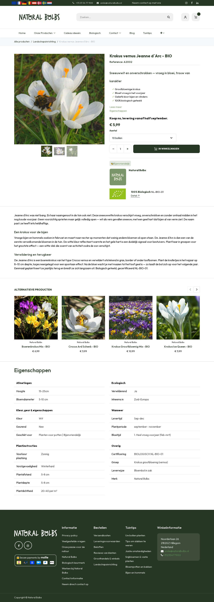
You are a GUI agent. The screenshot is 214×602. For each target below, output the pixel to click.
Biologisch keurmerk (73, 562)
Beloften (98, 547)
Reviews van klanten (105, 552)
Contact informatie (72, 578)
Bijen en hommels (135, 572)
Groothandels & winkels (107, 558)
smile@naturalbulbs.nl (177, 551)
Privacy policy (70, 535)
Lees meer (116, 106)
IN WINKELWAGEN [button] (168, 148)
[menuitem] (22, 33)
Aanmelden (185, 17)
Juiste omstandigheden (138, 551)
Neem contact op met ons (146, 2)
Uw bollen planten (135, 535)
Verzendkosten (102, 535)
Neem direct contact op (75, 584)
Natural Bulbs (69, 556)
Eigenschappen (118, 110)
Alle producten (22, 41)
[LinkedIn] (197, 3)
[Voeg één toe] (127, 149)
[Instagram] (186, 3)
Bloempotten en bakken (138, 566)
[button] (18, 99)
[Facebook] (191, 3)
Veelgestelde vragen (73, 541)
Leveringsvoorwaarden (107, 541)
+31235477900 (172, 555)
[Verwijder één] (113, 149)
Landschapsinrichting (44, 41)
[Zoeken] (168, 17)
